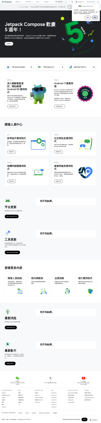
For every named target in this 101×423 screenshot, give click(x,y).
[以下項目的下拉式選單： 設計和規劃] (33, 2)
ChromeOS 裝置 (38, 397)
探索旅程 (9, 43)
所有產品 (55, 413)
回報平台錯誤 (87, 393)
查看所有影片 (10, 363)
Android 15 (53, 397)
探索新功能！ (12, 106)
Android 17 (53, 393)
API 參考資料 (71, 397)
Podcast (4, 407)
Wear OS (37, 395)
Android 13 (53, 402)
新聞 (3, 402)
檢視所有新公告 (11, 327)
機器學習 (20, 395)
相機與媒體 (21, 400)
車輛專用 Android (39, 400)
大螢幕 (36, 393)
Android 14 (54, 400)
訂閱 (84, 419)
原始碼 (3, 400)
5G (19, 404)
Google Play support (89, 397)
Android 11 (53, 407)
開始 (95, 17)
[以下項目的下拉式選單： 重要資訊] (22, 2)
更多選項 (46, 1)
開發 (37, 1)
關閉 (88, 17)
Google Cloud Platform (44, 413)
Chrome (27, 413)
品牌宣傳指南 (13, 419)
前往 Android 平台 (12, 216)
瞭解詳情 (11, 152)
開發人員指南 (71, 395)
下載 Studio (70, 400)
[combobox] (62, 1)
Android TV (37, 402)
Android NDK (71, 402)
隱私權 (19, 402)
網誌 (3, 404)
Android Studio (91, 1)
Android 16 (54, 395)
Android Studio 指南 (72, 393)
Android (4, 393)
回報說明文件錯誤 (88, 395)
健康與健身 (21, 397)
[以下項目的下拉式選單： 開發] (41, 2)
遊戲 (19, 393)
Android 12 (53, 404)
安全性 (3, 397)
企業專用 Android (6, 395)
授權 (7, 419)
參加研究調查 (87, 400)
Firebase (34, 413)
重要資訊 (17, 1)
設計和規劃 (28, 1)
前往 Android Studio (12, 252)
